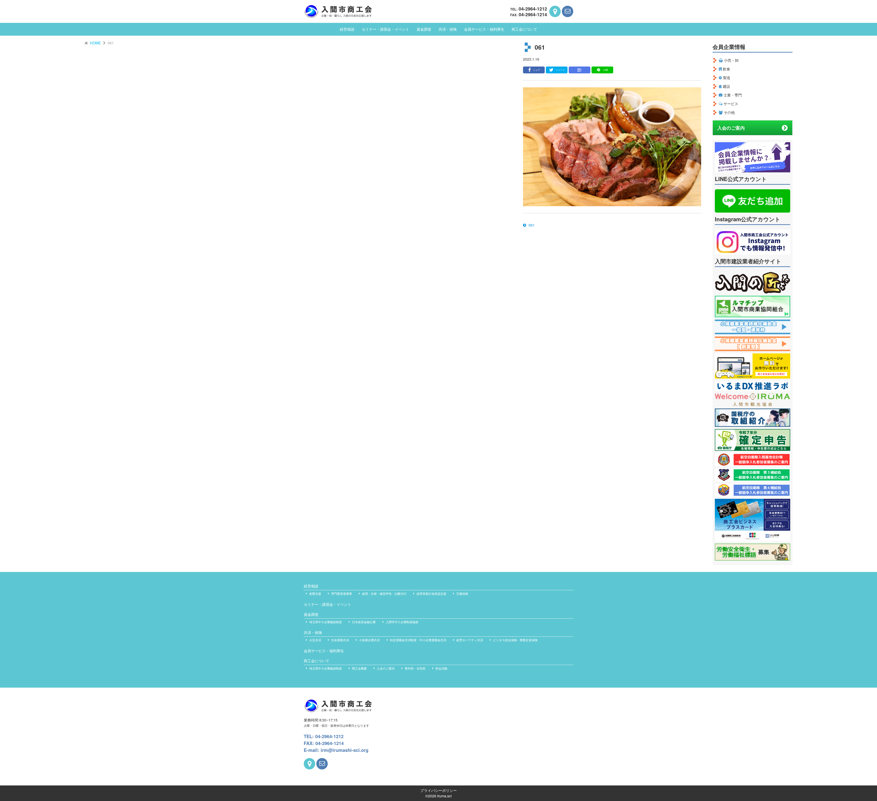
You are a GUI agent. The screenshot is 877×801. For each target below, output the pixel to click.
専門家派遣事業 (341, 593)
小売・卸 (731, 60)
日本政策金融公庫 (364, 622)
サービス (731, 103)
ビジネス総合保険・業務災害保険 (515, 640)
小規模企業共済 (369, 640)
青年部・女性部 (415, 668)
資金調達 (424, 29)
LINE (605, 70)
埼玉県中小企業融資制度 (325, 622)
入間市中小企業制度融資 (402, 622)
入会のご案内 (731, 127)
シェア (536, 70)
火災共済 (315, 640)
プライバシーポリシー (438, 790)
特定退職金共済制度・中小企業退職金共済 (418, 640)
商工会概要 (359, 668)
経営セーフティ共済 (469, 640)
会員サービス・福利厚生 (484, 29)
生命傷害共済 (340, 640)
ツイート (560, 70)
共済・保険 (447, 29)
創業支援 (315, 593)
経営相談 (347, 29)
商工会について (524, 29)
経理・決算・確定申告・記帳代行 (384, 593)
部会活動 (441, 668)
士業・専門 (733, 95)
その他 (729, 112)
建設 (726, 86)
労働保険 (462, 593)
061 (531, 225)
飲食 (726, 69)
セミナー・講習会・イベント (385, 29)
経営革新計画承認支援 (431, 593)
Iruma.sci (444, 795)
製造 (726, 77)
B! (579, 70)
